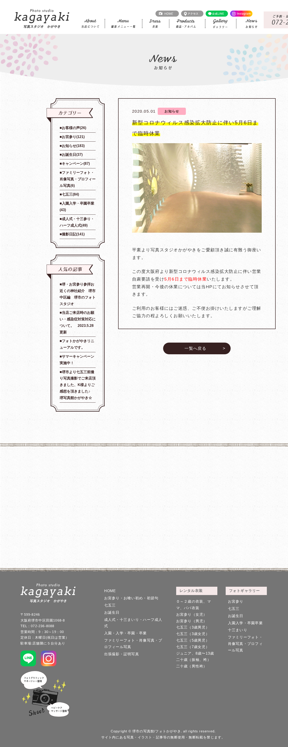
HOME (110, 591)
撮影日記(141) (73, 234)
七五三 (110, 605)
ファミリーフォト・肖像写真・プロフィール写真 (245, 643)
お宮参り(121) (73, 137)
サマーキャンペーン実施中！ (77, 360)
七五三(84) (70, 194)
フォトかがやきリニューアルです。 (77, 344)
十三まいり (237, 630)
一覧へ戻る (195, 348)
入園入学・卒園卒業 (245, 623)
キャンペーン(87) (76, 163)
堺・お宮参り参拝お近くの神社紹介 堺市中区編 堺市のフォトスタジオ (78, 293)
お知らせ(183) (73, 146)
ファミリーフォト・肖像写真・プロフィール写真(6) (78, 179)
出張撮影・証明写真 (121, 654)
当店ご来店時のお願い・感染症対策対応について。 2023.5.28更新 (78, 322)
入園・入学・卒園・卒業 (125, 633)
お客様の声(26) (74, 128)
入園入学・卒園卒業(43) (77, 206)
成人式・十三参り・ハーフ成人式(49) (77, 222)
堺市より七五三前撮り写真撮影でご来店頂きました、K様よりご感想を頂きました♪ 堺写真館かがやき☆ (78, 385)
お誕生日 (112, 612)
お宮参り (235, 601)
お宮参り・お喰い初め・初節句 (131, 598)
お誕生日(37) (72, 154)
